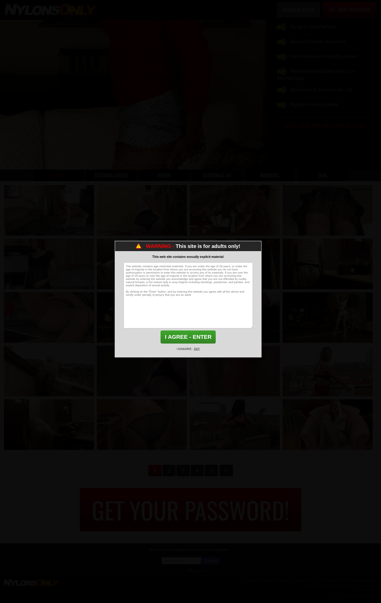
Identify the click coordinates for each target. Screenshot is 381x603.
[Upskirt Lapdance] (142, 371)
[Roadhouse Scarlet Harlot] (328, 317)
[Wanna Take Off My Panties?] (142, 424)
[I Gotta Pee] (235, 371)
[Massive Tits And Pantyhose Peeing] (235, 424)
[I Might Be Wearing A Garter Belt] (49, 264)
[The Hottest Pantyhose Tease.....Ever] (142, 210)
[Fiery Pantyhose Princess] (328, 424)
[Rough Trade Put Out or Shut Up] (235, 210)
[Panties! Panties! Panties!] (49, 210)
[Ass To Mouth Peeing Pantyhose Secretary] (328, 371)
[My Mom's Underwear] (328, 264)
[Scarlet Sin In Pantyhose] (49, 317)
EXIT (197, 349)
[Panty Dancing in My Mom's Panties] (328, 210)
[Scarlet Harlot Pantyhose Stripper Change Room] (49, 424)
